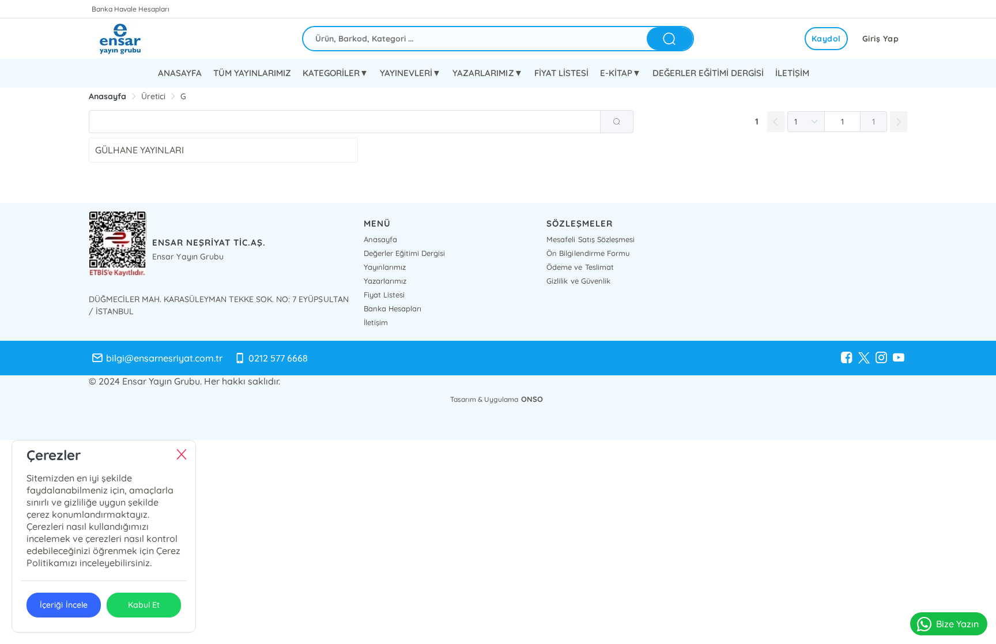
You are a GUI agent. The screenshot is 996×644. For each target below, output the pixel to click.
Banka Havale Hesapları (130, 9)
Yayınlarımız (385, 267)
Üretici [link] (153, 96)
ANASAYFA (180, 72)
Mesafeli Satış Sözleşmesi (590, 239)
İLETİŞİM (792, 72)
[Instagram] (881, 358)
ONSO (532, 399)
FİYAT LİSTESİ (561, 72)
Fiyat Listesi (384, 294)
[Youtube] (898, 358)
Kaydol (826, 38)
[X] (864, 358)
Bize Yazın (957, 624)
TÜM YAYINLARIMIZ (252, 72)
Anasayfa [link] (107, 96)
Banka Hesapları (392, 308)
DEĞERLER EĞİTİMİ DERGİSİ (708, 72)
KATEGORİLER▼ (335, 72)
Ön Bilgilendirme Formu (587, 253)
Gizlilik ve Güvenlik (578, 280)
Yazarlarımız (385, 280)
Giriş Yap (880, 38)
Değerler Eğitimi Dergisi (404, 253)
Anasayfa (380, 239)
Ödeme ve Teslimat (579, 267)
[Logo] (129, 38)
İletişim (376, 322)
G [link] (183, 96)
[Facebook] (846, 358)
